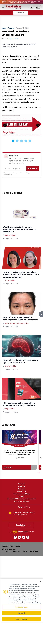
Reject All (21, 613)
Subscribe (31, 168)
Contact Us (21, 491)
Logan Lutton (10, 280)
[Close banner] (40, 2)
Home (7, 551)
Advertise (21, 486)
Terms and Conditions (21, 494)
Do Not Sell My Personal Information (21, 499)
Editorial (21, 489)
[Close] (40, 581)
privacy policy (8, 174)
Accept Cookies (21, 619)
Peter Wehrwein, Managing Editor (17, 323)
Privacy (21, 496)
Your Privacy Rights (21, 501)
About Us (21, 484)
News (25, 551)
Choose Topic (19, 13)
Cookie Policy (36, 603)
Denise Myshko (10, 235)
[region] (21, 601)
